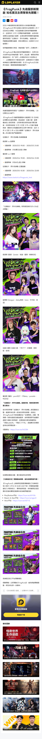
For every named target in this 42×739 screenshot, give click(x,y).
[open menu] (39, 2)
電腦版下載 (21, 615)
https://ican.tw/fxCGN (19, 429)
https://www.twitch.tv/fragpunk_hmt (17, 177)
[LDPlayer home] (11, 2)
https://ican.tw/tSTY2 (21, 500)
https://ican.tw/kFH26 (26, 495)
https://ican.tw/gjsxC (28, 498)
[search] (35, 2)
